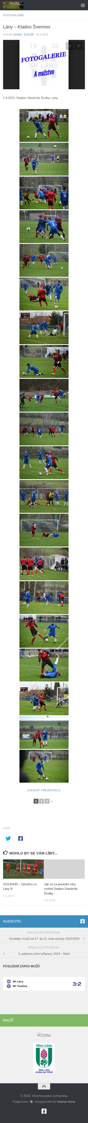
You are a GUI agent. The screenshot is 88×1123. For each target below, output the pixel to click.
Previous (70, 46)
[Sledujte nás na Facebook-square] (82, 921)
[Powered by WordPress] (31, 1101)
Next (79, 46)
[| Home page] (17, 5)
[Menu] (83, 5)
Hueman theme (66, 1101)
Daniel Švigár (23, 34)
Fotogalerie (13, 15)
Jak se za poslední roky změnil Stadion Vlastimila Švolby (60, 888)
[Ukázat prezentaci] (44, 790)
